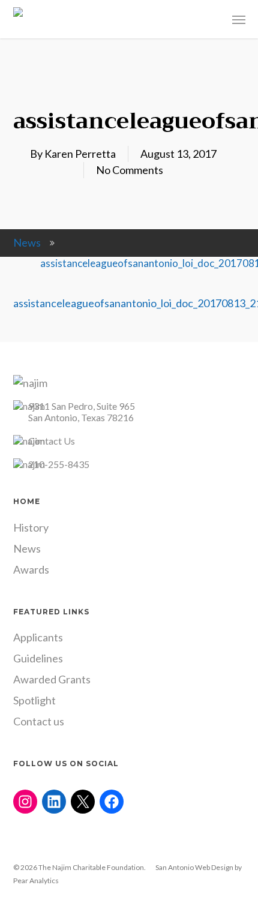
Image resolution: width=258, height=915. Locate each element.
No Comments (129, 169)
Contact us (38, 721)
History (31, 527)
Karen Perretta (80, 153)
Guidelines (38, 658)
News (27, 242)
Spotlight (34, 700)
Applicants (38, 637)
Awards (31, 569)
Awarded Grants (52, 679)
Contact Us (51, 440)
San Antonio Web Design (194, 867)
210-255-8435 (58, 464)
